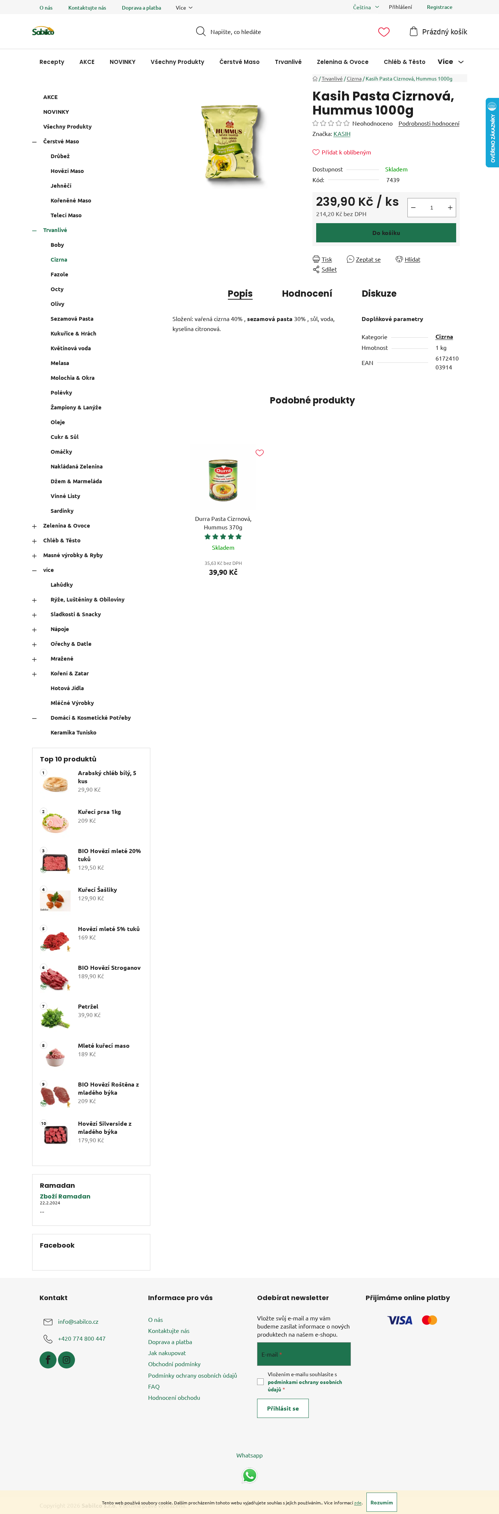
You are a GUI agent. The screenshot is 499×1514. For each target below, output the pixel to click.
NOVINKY (56, 111)
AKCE (50, 96)
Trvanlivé (55, 229)
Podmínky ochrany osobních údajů (192, 1375)
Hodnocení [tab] (307, 293)
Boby (57, 244)
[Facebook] (48, 1359)
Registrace (439, 6)
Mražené (62, 658)
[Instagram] (66, 1359)
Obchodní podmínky (174, 1363)
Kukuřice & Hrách (73, 333)
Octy (57, 289)
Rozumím (381, 1502)
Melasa (60, 362)
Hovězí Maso (67, 170)
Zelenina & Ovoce (66, 525)
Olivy (57, 303)
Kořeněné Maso (71, 200)
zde (358, 1503)
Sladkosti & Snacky (76, 614)
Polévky (61, 392)
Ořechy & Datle (71, 643)
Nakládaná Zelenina (77, 466)
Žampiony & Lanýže (76, 407)
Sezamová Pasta (72, 318)
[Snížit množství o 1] (413, 207)
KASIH (342, 133)
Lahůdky (62, 584)
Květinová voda (71, 348)
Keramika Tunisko (73, 732)
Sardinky (62, 510)
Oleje (58, 422)
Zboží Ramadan (65, 1196)
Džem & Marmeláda (76, 481)
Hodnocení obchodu (174, 1397)
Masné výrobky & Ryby (73, 555)
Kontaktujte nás (87, 7)
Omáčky (61, 451)
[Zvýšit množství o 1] (450, 207)
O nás (46, 7)
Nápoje (60, 628)
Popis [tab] (240, 293)
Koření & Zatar (70, 673)
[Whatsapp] (249, 1475)
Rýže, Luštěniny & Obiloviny (87, 599)
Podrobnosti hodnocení (429, 123)
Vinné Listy (65, 495)
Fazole (59, 274)
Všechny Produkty (67, 126)
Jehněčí (61, 185)
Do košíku (386, 232)
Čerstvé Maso (61, 141)
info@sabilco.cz (78, 1321)
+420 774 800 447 (82, 1338)
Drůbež (60, 156)
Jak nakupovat (167, 1352)
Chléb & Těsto (62, 540)
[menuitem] (52, 62)
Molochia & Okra (73, 377)
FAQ (154, 1386)
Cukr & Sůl (65, 436)
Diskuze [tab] (379, 293)
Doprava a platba (141, 7)
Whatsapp (249, 1455)
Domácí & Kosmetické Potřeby (91, 717)
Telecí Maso (66, 215)
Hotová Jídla (67, 688)
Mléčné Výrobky (72, 702)
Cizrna (59, 259)
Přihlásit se (283, 1408)
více (48, 569)
